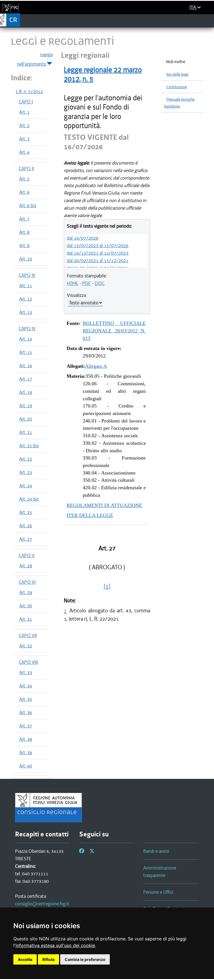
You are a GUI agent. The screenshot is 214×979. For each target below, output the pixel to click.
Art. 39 (25, 752)
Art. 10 (25, 259)
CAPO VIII (28, 662)
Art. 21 (25, 432)
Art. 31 (25, 619)
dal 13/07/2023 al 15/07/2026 (97, 245)
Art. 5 (24, 179)
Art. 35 (25, 699)
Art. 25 (25, 512)
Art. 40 (25, 766)
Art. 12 (25, 299)
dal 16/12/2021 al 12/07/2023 (97, 253)
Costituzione (176, 87)
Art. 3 (24, 139)
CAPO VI (27, 582)
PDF (86, 283)
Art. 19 (25, 405)
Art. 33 (25, 672)
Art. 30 (25, 606)
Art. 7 (24, 219)
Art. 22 (25, 459)
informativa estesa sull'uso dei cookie (55, 945)
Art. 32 (25, 646)
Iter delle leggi (177, 74)
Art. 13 (25, 312)
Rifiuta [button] (48, 959)
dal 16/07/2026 (82, 238)
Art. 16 (25, 365)
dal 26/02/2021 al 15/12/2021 (97, 260)
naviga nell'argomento (35, 59)
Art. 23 (25, 472)
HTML (72, 283)
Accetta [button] (25, 959)
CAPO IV (27, 328)
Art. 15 (25, 352)
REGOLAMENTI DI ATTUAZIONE (104, 505)
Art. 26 (25, 526)
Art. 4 (24, 152)
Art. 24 (25, 486)
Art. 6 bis (27, 205)
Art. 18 (25, 392)
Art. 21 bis (29, 446)
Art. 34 (25, 686)
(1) (107, 586)
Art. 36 (25, 712)
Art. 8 (24, 232)
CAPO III (27, 275)
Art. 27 (25, 539)
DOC (99, 283)
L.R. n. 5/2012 (29, 91)
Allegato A (96, 366)
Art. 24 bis (29, 499)
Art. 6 (24, 192)
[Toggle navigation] (208, 20)
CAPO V (27, 555)
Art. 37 (25, 726)
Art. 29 (25, 592)
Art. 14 (25, 339)
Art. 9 (24, 245)
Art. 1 (24, 112)
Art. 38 (25, 739)
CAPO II (26, 168)
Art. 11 (25, 285)
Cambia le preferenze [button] (85, 959)
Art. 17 (25, 379)
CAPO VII (28, 635)
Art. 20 (25, 419)
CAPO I (26, 102)
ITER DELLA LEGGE (90, 515)
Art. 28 (25, 566)
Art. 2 (24, 125)
